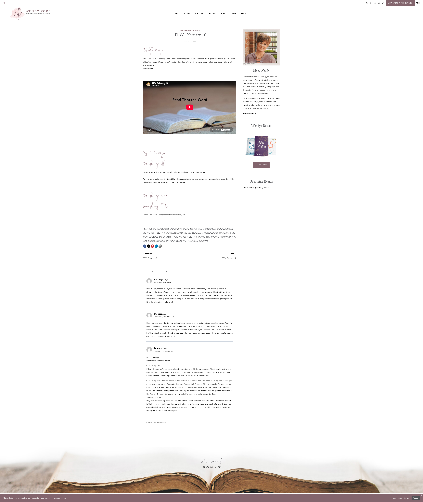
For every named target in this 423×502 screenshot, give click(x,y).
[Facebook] (370, 3)
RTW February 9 (150, 256)
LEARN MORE (261, 165)
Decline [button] (406, 498)
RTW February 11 (229, 256)
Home (177, 13)
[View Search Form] (4, 3)
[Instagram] (374, 3)
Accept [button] (415, 498)
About (187, 13)
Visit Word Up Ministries (400, 3)
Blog (234, 13)
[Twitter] (383, 3)
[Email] (366, 3)
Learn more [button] (397, 498)
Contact (244, 13)
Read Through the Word (190, 30)
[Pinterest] (378, 3)
